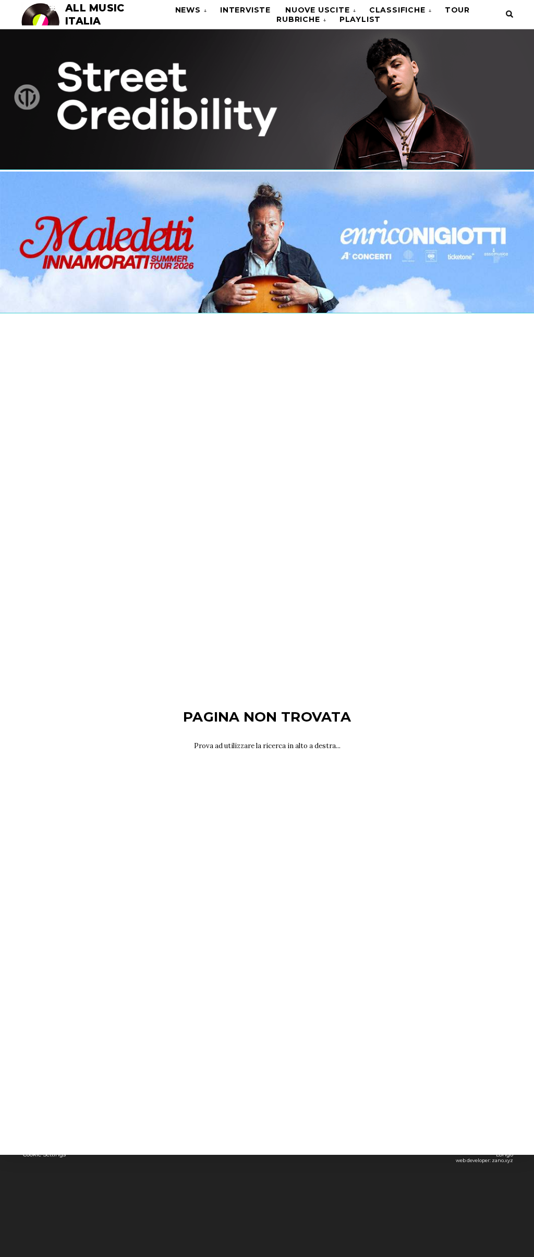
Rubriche (298, 19)
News (188, 10)
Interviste (245, 10)
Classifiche (397, 10)
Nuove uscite (317, 10)
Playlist (360, 19)
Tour (457, 10)
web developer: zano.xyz (484, 1160)
